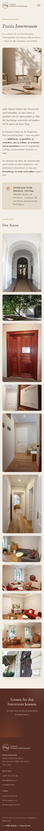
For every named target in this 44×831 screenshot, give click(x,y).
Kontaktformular (8, 784)
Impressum (32, 818)
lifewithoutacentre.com (11, 804)
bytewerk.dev (25, 825)
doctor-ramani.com (9, 800)
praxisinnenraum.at (9, 795)
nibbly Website (11, 825)
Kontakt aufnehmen (20, 730)
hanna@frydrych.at (9, 780)
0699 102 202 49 (10, 775)
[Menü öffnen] (39, 5)
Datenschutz (6, 821)
